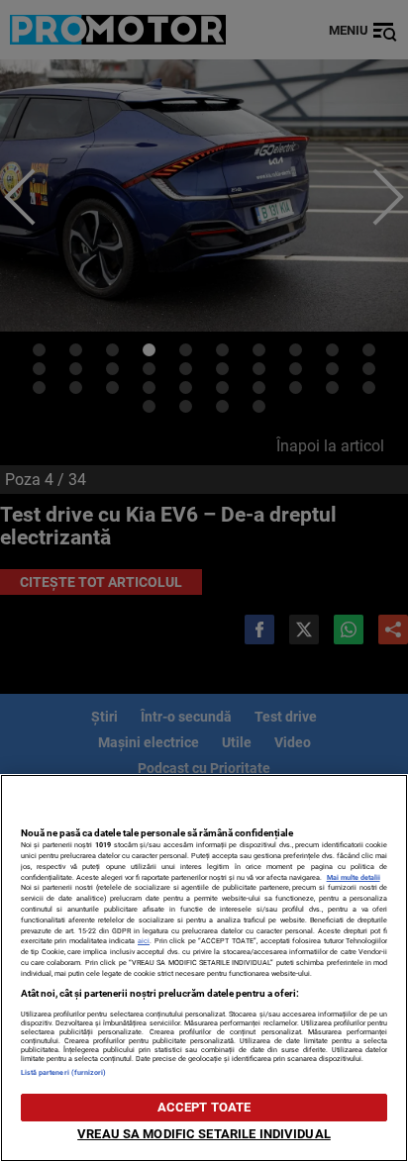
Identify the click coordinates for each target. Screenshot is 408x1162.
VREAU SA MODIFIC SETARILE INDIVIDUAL (204, 1133)
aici (144, 940)
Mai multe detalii (353, 877)
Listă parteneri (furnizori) (64, 1072)
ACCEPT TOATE (204, 1107)
